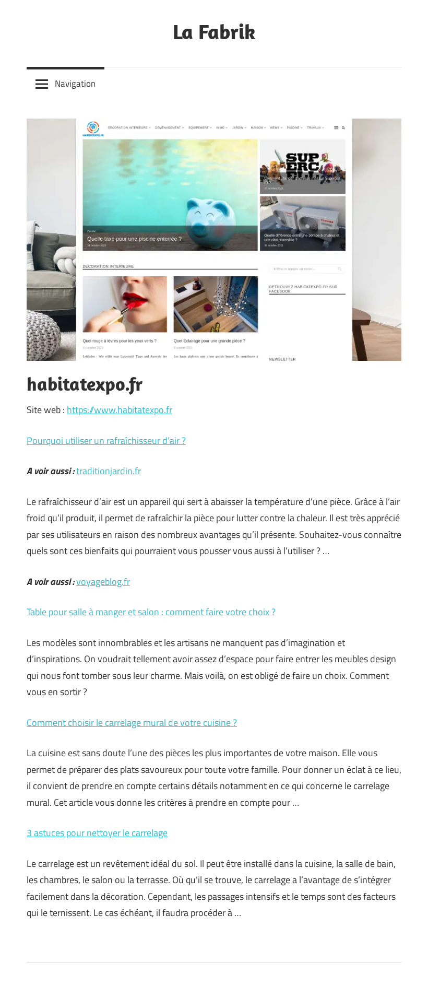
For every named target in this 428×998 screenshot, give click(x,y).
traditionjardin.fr (108, 471)
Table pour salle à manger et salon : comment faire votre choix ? (151, 612)
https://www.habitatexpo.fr (119, 410)
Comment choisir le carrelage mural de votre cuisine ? (132, 722)
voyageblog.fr (103, 581)
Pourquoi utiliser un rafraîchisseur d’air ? (106, 440)
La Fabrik (214, 31)
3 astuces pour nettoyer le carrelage (97, 833)
